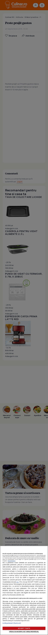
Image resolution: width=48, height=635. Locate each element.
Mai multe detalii (11, 560)
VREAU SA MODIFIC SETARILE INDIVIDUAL (24, 631)
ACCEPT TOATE (24, 628)
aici (18, 582)
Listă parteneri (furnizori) (12, 623)
